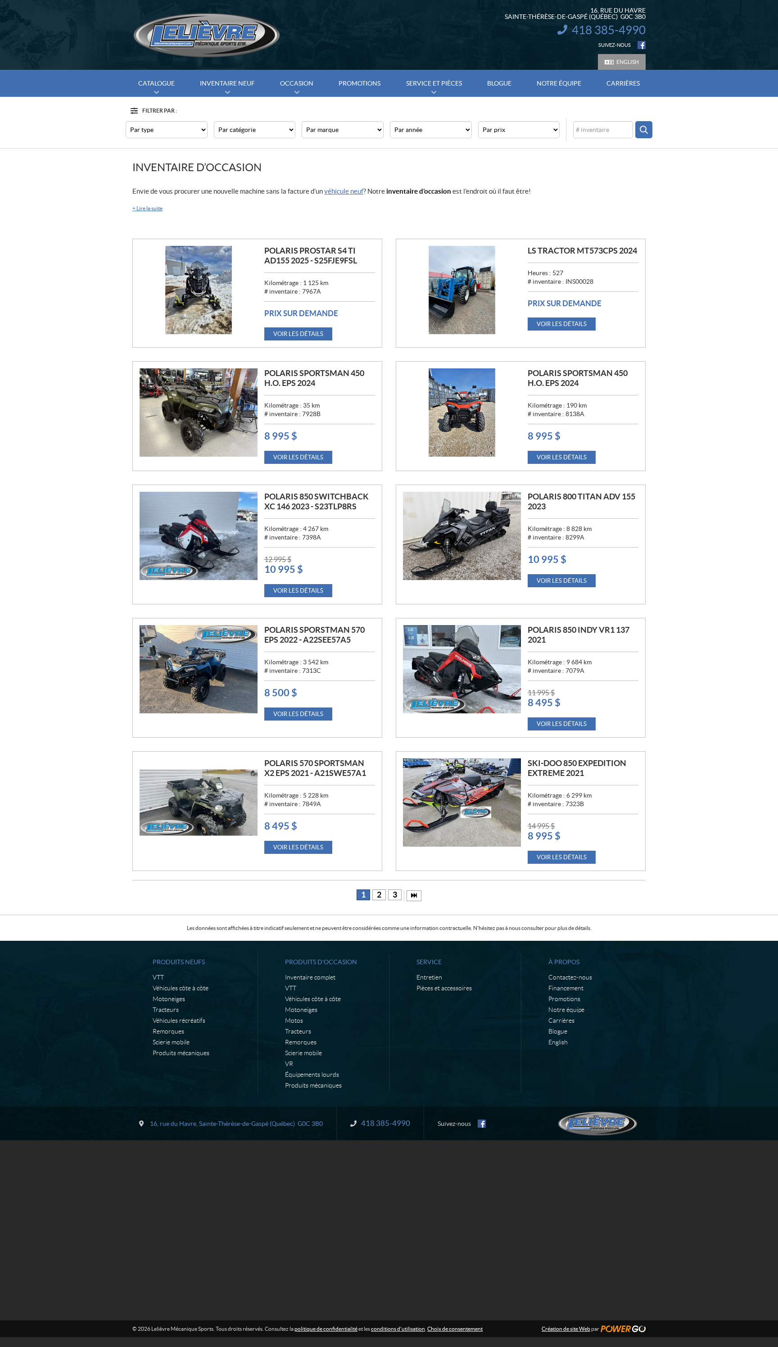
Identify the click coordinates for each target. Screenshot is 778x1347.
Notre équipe (566, 1009)
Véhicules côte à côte (180, 988)
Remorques (168, 1031)
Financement (566, 988)
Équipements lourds (312, 1074)
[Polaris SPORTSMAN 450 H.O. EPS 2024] (199, 412)
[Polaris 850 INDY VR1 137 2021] (462, 669)
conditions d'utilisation (398, 1329)
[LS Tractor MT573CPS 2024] (462, 290)
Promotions (564, 998)
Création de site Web (566, 1329)
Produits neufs (179, 962)
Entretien (429, 977)
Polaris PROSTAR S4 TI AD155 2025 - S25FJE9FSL (310, 255)
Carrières (561, 1020)
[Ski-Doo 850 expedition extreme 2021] (462, 802)
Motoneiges (169, 998)
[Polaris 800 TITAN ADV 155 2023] (462, 536)
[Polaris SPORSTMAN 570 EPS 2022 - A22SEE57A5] (199, 669)
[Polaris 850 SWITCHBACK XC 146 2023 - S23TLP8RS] (199, 536)
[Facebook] (642, 45)
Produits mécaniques (181, 1053)
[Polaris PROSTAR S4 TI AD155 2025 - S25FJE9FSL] (199, 290)
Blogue (557, 1031)
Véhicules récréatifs (179, 1020)
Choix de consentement (455, 1329)
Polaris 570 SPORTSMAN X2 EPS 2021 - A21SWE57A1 (315, 768)
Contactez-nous (570, 977)
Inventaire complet (310, 977)
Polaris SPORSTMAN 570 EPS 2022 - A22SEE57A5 (314, 634)
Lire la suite (147, 208)
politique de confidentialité (325, 1329)
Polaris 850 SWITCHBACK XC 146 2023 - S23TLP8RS (316, 501)
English (627, 62)
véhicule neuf (343, 191)
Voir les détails (298, 334)
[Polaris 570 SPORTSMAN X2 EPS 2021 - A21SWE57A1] (199, 802)
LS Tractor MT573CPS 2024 (582, 250)
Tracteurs (166, 1009)
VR (289, 1063)
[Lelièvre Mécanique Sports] (206, 35)
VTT (158, 977)
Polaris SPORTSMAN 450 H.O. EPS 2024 (314, 378)
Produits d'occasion (321, 962)
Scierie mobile (171, 1042)
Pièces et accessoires (444, 988)
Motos (294, 1020)
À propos (563, 962)
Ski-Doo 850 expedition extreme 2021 (577, 768)
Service (429, 962)
